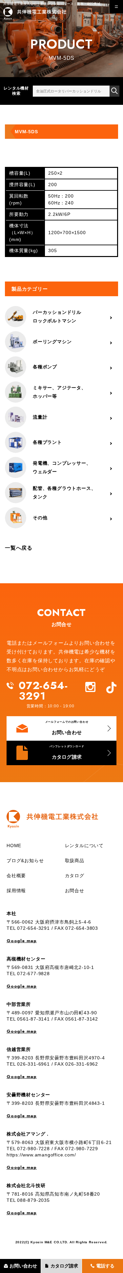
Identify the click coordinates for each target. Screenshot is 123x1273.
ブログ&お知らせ (25, 860)
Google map (22, 941)
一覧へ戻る (18, 548)
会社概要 (16, 875)
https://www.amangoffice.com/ (41, 1154)
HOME (14, 845)
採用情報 (16, 890)
